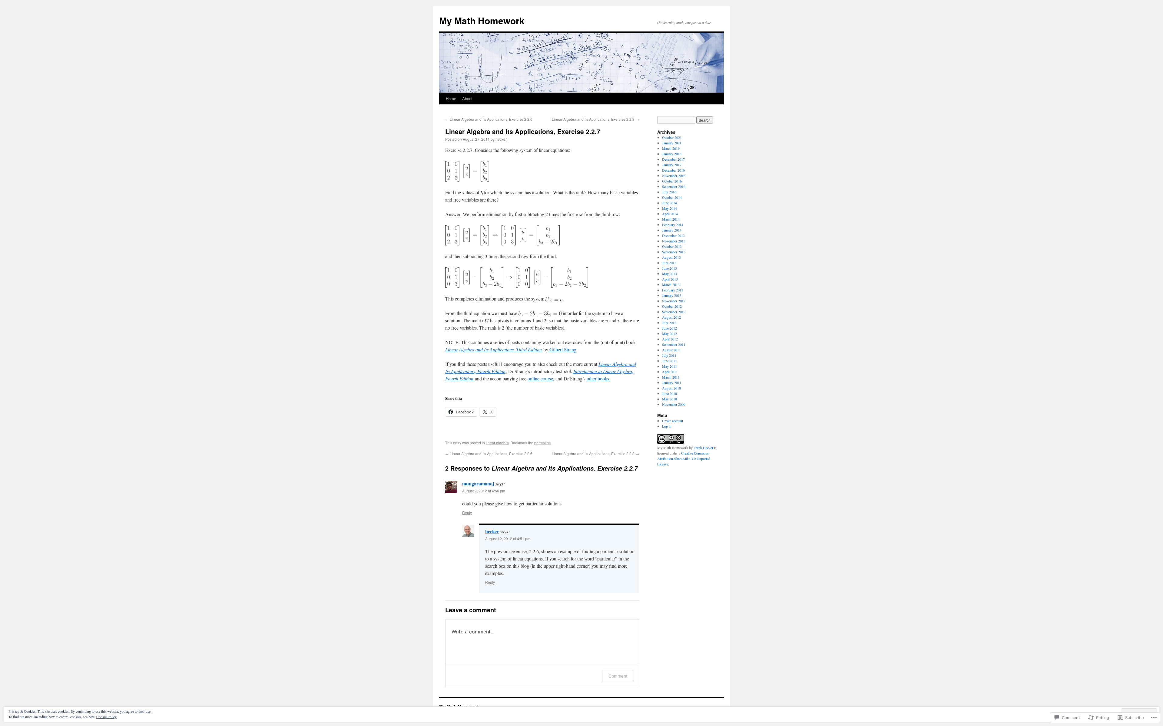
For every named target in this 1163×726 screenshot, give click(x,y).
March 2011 (671, 377)
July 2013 (669, 262)
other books (598, 378)
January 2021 (671, 142)
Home (451, 98)
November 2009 (673, 404)
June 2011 (669, 360)
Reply (467, 512)
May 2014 (669, 208)
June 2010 (669, 393)
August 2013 (671, 257)
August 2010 (671, 388)
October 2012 (672, 306)
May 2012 (669, 333)
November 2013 (673, 240)
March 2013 (671, 284)
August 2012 (671, 317)
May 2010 (669, 398)
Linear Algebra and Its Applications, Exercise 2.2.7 (522, 131)
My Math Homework (482, 20)
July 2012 (669, 322)
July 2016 (669, 191)
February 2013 (672, 289)
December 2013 (673, 235)
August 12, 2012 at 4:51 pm (507, 538)
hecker (501, 139)
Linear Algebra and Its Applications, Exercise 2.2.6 (488, 119)
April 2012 (670, 339)
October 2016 (672, 181)
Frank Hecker (703, 447)
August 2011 (671, 349)
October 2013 (672, 246)
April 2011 (670, 371)
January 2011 (671, 382)
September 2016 (673, 186)
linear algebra (497, 442)
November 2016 (673, 175)
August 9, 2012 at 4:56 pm (483, 490)
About (467, 98)
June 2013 (669, 268)
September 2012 (673, 311)
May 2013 (669, 273)
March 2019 (671, 148)
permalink (542, 442)
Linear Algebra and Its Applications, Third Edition (493, 349)
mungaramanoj (478, 483)
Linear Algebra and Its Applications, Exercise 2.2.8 (595, 119)
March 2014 (671, 219)
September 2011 (673, 344)
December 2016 (673, 170)
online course (540, 378)
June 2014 (669, 202)
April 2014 (670, 213)
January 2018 (671, 153)
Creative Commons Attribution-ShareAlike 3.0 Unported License (683, 458)
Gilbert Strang (562, 349)
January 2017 (671, 164)
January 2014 (671, 230)
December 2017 (673, 159)
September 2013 (673, 251)
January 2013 (671, 295)
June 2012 (669, 328)
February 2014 (672, 224)
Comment (618, 675)
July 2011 (669, 355)
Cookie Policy (106, 716)
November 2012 (673, 300)
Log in (666, 426)
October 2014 (672, 197)
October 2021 (672, 137)
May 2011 (669, 366)
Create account (672, 420)
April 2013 (670, 279)
